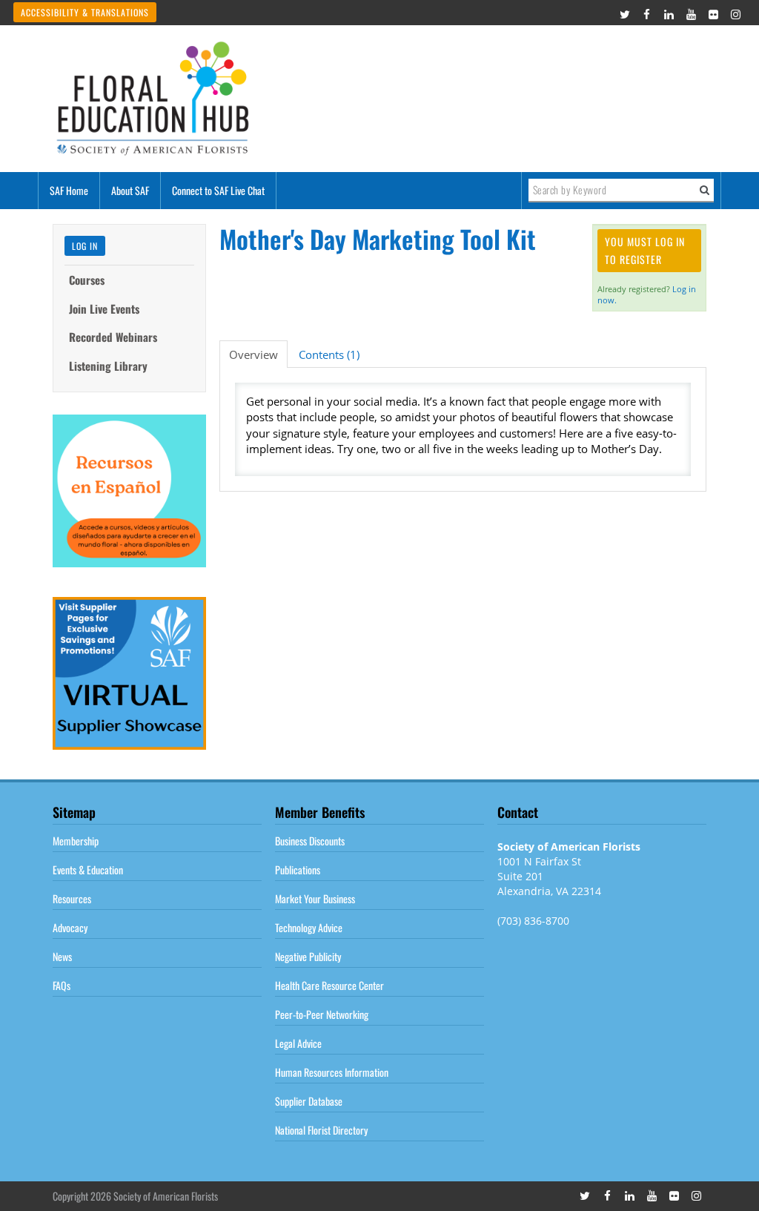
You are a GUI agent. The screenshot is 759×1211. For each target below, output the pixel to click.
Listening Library (108, 365)
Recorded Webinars (113, 337)
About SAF (130, 190)
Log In (85, 246)
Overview (253, 354)
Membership (76, 840)
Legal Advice (298, 1043)
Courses (87, 279)
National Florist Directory (321, 1130)
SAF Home (69, 190)
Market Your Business (315, 898)
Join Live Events (104, 308)
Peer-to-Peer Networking (321, 1014)
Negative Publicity (308, 956)
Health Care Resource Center (329, 985)
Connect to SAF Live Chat (218, 190)
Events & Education (88, 869)
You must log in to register (645, 250)
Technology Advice (308, 927)
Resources (72, 898)
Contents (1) (329, 354)
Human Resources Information (331, 1072)
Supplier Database (308, 1101)
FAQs (61, 985)
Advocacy (70, 927)
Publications (297, 869)
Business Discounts (310, 840)
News (62, 956)
